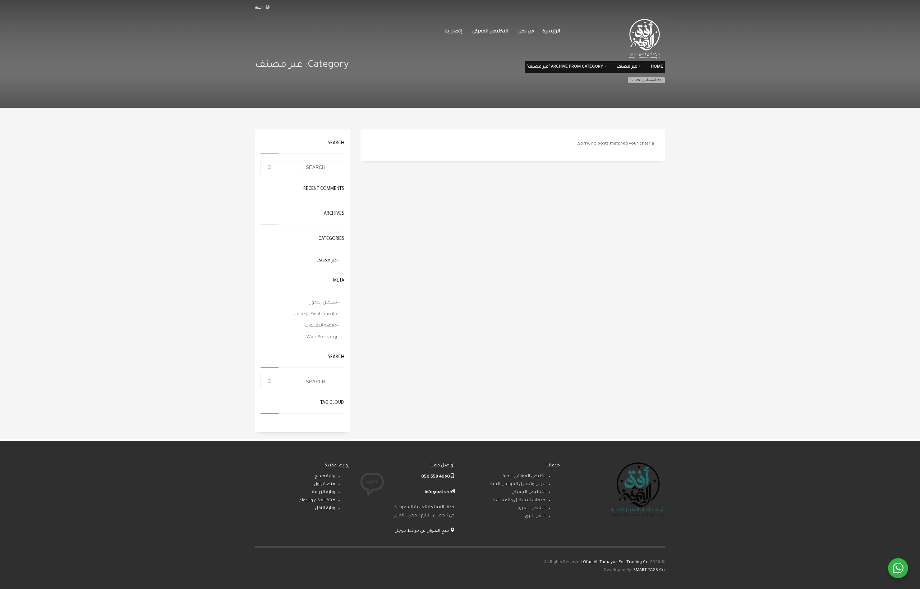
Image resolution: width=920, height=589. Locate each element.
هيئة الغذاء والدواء (317, 500)
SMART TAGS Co (649, 570)
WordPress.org (322, 337)
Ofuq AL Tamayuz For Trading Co (616, 562)
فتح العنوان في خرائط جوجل (422, 531)
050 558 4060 (435, 477)
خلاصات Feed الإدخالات (315, 314)
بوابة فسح (325, 476)
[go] (269, 167)
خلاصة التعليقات (321, 326)
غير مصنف (327, 261)
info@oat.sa (437, 492)
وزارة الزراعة (323, 492)
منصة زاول (324, 484)
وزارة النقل (325, 508)
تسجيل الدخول (322, 303)
